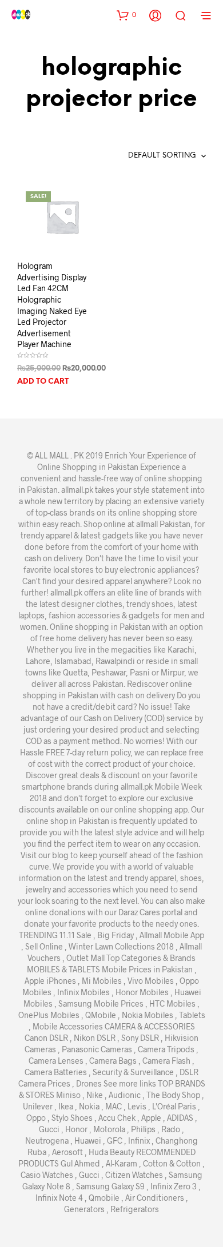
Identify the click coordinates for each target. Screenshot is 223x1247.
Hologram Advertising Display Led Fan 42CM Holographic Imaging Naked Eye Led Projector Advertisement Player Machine (52, 305)
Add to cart (43, 381)
